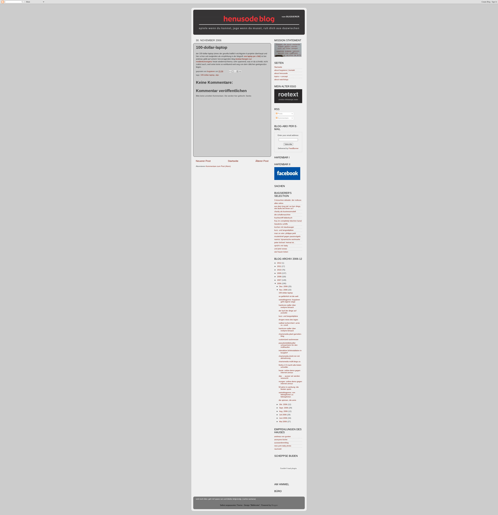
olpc (217, 75)
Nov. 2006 (283, 290)
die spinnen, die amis (287, 400)
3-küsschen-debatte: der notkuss (287, 200)
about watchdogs (281, 80)
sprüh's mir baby (281, 246)
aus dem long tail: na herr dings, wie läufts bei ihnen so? (287, 207)
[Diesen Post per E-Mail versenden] (230, 71)
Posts (279, 114)
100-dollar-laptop (207, 75)
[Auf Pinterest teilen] (240, 71)
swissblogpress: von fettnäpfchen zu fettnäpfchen (287, 395)
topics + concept (281, 76)
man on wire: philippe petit (285, 233)
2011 (279, 266)
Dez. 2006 (283, 286)
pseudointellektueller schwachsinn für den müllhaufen (288, 345)
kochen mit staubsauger (284, 227)
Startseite (233, 161)
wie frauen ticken (281, 252)
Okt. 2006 (283, 404)
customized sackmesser (288, 339)
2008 (279, 277)
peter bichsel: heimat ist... (284, 242)
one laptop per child (252, 56)
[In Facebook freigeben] (237, 71)
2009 (279, 273)
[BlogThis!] (232, 71)
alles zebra (278, 203)
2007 (279, 280)
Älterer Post (261, 161)
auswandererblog (281, 443)
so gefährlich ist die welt (288, 296)
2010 (279, 270)
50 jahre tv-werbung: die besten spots (289, 388)
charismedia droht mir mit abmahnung (289, 357)
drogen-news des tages (288, 320)
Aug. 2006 (283, 411)
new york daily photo (282, 446)
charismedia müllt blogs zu (289, 362)
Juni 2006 (283, 418)
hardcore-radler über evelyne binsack (287, 306)
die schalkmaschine (282, 215)
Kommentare (283, 118)
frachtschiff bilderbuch (283, 218)
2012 (279, 263)
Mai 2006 (283, 422)
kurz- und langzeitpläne (283, 230)
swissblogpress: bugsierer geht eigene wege (289, 301)
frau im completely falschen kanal (288, 221)
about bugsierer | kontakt (284, 70)
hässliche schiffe (281, 224)
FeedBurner (294, 148)
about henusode (281, 73)
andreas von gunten (282, 436)
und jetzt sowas (280, 249)
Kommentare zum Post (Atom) (218, 166)
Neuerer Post (203, 161)
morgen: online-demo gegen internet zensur (290, 383)
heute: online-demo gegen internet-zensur (289, 372)
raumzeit (277, 449)
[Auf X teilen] (235, 71)
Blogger (274, 505)
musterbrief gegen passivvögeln (287, 236)
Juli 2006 (283, 415)
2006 (279, 283)
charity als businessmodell (285, 212)
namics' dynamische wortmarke (287, 239)
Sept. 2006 (284, 408)
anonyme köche (280, 440)
